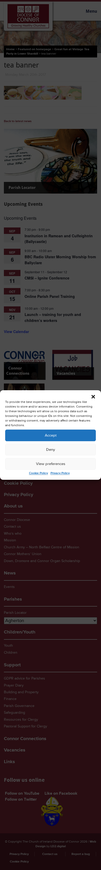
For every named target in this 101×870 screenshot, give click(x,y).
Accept (50, 435)
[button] (93, 396)
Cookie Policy (38, 473)
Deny (50, 449)
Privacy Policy (60, 473)
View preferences (50, 463)
